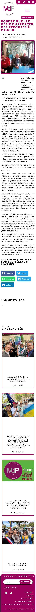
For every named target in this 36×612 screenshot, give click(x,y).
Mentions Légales (24, 601)
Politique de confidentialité (18, 604)
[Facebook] (19, 2)
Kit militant (27, 598)
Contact (29, 592)
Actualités (15, 37)
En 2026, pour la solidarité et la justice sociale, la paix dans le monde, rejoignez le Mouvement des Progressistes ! (18, 505)
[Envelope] (29, 2)
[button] (33, 2)
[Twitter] (24, 2)
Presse (30, 595)
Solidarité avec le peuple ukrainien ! (18, 564)
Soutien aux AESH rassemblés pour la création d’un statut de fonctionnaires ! (18, 379)
